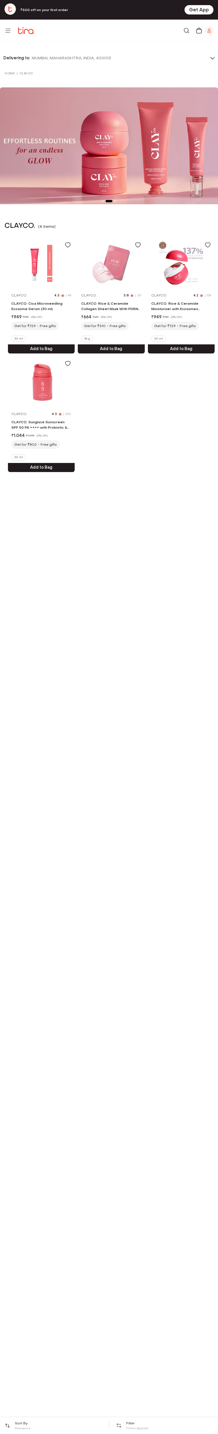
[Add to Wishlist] (67, 244)
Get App (199, 10)
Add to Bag (41, 348)
